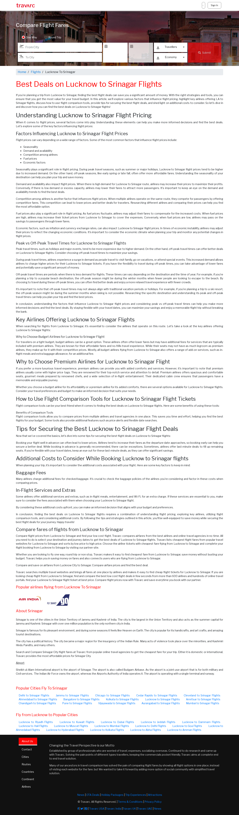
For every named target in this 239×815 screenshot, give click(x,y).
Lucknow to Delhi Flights (150, 725)
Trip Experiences (135, 794)
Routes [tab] (26, 764)
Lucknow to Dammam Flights (201, 722)
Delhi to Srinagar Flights (34, 695)
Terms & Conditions (130, 801)
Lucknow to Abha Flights (145, 729)
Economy (171, 57)
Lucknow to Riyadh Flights (36, 722)
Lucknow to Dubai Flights (117, 722)
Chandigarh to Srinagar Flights (37, 703)
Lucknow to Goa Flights (187, 725)
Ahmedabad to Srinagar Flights (38, 699)
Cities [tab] (25, 756)
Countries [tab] (28, 771)
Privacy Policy (153, 801)
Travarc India (113, 808)
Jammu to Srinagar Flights (72, 695)
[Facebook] (78, 808)
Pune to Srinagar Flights (77, 703)
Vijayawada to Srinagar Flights (116, 703)
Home (22, 72)
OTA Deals (92, 794)
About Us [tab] (27, 741)
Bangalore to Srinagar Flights (81, 699)
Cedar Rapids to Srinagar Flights (156, 695)
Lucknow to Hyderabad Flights (65, 729)
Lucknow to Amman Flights (184, 729)
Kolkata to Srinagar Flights (122, 699)
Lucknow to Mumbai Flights (111, 725)
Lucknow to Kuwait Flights (77, 722)
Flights (36, 72)
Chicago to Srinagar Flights (112, 695)
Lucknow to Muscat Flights (71, 725)
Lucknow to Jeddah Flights (158, 722)
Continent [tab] (28, 779)
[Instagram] (86, 808)
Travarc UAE (144, 808)
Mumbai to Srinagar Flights (202, 703)
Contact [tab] (27, 749)
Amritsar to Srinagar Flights (203, 699)
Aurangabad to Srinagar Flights (161, 703)
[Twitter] (82, 808)
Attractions (155, 794)
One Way (31, 37)
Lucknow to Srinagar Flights (162, 699)
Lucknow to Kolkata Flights (107, 729)
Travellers (171, 46)
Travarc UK (129, 808)
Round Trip (54, 37)
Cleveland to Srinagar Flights (202, 695)
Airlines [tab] (26, 786)
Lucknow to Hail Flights (33, 725)
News (80, 794)
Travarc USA (96, 808)
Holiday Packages (112, 794)
